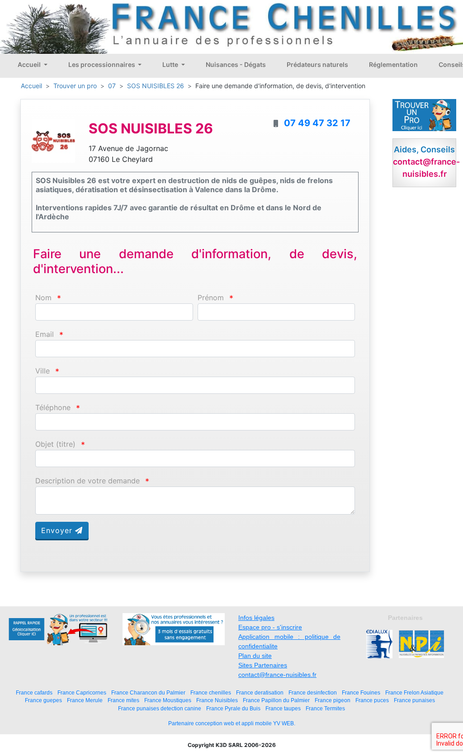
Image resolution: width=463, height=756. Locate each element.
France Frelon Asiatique (414, 692)
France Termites (325, 708)
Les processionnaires (102, 64)
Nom (43, 297)
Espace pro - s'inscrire (270, 627)
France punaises (414, 700)
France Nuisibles (217, 700)
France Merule (85, 700)
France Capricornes (81, 692)
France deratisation (259, 692)
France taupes (283, 708)
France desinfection (312, 692)
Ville (42, 371)
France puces (372, 700)
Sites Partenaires (262, 665)
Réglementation (393, 64)
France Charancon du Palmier (148, 692)
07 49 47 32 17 (317, 123)
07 (112, 86)
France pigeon (332, 700)
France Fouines (361, 692)
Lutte (171, 64)
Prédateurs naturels (317, 64)
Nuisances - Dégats (236, 64)
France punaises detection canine (159, 708)
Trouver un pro (75, 86)
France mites (123, 700)
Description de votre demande (87, 480)
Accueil (30, 64)
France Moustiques (167, 700)
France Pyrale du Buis (233, 708)
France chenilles (210, 692)
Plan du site (255, 655)
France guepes (43, 700)
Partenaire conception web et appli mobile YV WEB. (231, 723)
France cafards (34, 692)
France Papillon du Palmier (276, 700)
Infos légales (256, 617)
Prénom (211, 297)
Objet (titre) (55, 444)
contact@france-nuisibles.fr (277, 674)
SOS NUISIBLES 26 (155, 86)
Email (44, 334)
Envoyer (58, 530)
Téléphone (53, 407)
